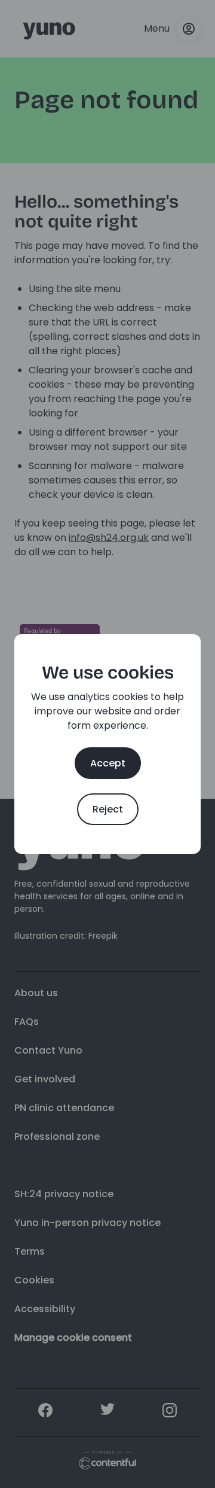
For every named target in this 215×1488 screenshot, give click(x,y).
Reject (108, 809)
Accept (107, 763)
